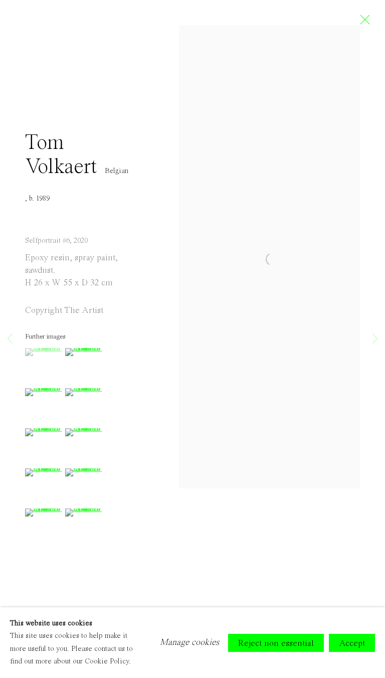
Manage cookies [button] (189, 642)
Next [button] (375, 339)
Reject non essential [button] (276, 642)
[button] (44, 352)
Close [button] (362, 22)
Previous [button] (10, 339)
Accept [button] (352, 642)
